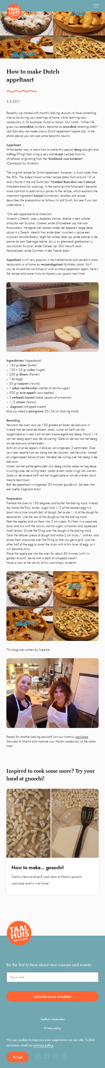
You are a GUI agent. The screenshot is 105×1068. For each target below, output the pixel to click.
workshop (81, 736)
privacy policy (43, 1045)
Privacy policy (52, 1028)
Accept (17, 1057)
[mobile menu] (96, 5)
